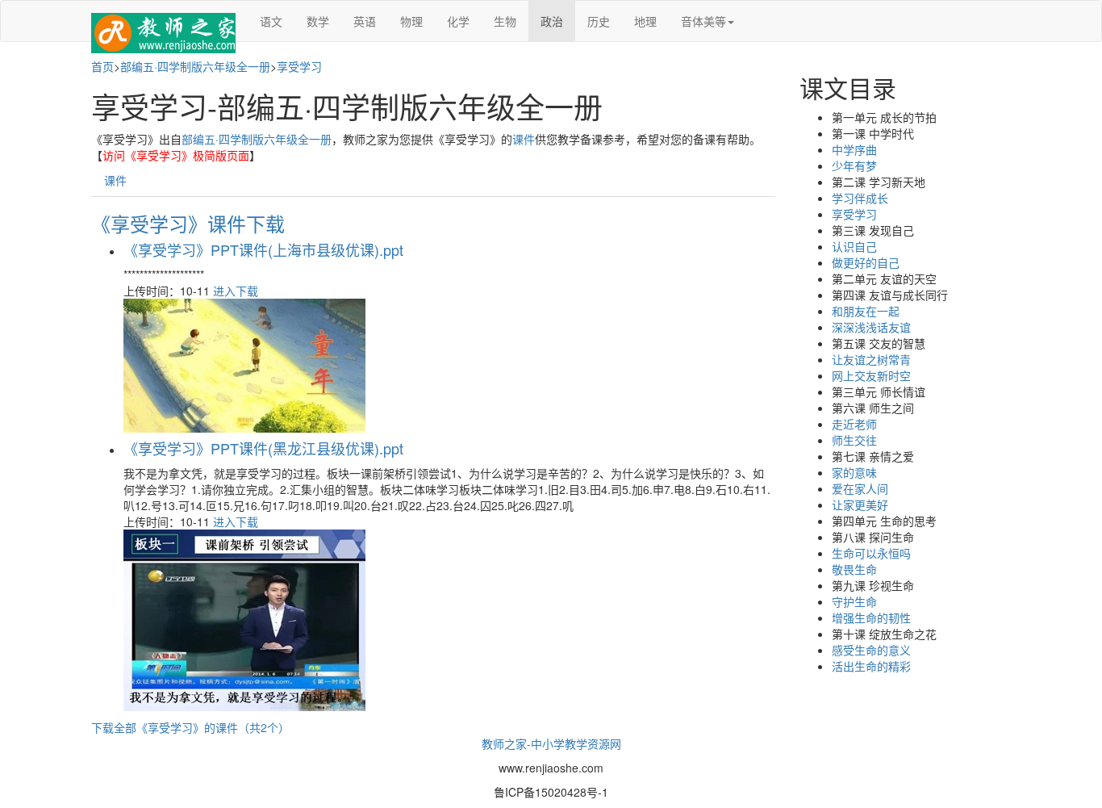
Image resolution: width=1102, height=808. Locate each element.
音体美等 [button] (703, 21)
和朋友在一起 (866, 311)
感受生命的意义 (871, 650)
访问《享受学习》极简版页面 (175, 155)
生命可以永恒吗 (871, 553)
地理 (645, 21)
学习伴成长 (860, 198)
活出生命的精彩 (871, 666)
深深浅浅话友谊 (871, 327)
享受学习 (299, 66)
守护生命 (854, 601)
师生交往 (854, 440)
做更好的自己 (866, 262)
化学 (458, 21)
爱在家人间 (860, 488)
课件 (523, 139)
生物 (505, 21)
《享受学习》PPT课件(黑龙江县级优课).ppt (263, 447)
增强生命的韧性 (871, 617)
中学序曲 (854, 149)
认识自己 (854, 246)
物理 (411, 21)
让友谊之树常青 (871, 359)
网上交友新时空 (871, 375)
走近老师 (854, 424)
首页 (102, 66)
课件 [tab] (115, 180)
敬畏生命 (854, 569)
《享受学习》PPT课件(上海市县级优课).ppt (263, 249)
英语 (364, 21)
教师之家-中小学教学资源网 (551, 743)
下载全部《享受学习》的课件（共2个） (190, 727)
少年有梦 (854, 165)
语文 (271, 21)
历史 (598, 21)
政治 (552, 21)
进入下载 (235, 291)
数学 (318, 21)
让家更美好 (860, 504)
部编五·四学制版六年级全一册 (195, 66)
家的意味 (854, 472)
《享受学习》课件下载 (188, 223)
